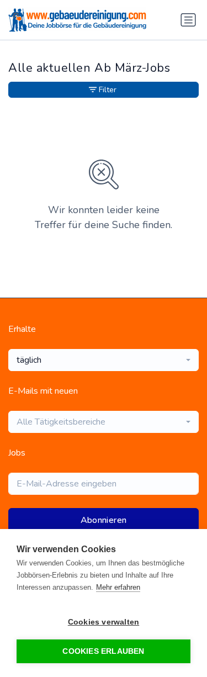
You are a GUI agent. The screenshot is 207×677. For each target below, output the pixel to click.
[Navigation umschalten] (188, 19)
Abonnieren (104, 520)
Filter (107, 89)
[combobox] (103, 360)
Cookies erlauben (103, 651)
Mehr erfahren (118, 587)
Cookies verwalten (103, 622)
